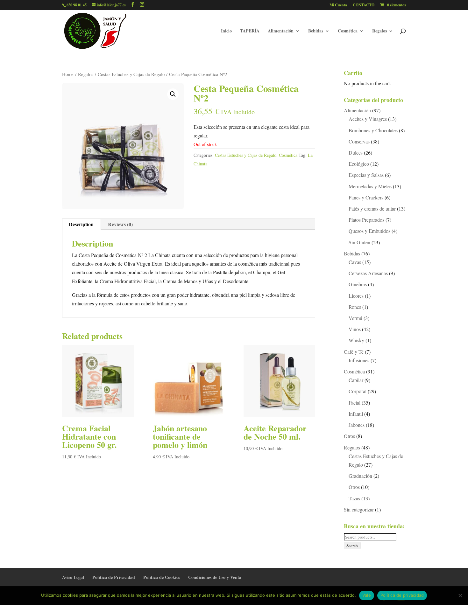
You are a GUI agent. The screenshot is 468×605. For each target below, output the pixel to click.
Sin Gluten (359, 242)
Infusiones (359, 360)
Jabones (357, 424)
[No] (460, 595)
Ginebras (358, 284)
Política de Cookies (161, 577)
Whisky (356, 340)
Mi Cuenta (338, 5)
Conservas (359, 141)
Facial (354, 402)
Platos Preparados (366, 219)
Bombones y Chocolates (373, 130)
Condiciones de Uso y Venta (214, 577)
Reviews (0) (120, 224)
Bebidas (315, 31)
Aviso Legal (73, 577)
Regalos (379, 31)
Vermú (355, 318)
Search (352, 545)
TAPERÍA (249, 31)
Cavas (355, 262)
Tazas (354, 498)
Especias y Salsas (366, 174)
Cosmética (348, 31)
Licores (356, 295)
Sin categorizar (359, 509)
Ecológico (359, 163)
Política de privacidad (402, 595)
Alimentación (281, 31)
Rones (355, 306)
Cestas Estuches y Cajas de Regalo (131, 74)
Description (81, 224)
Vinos (355, 329)
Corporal (357, 391)
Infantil (356, 413)
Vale (366, 595)
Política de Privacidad (113, 577)
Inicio (226, 31)
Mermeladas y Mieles (370, 186)
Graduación (360, 475)
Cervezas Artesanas (368, 273)
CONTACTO (363, 5)
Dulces (356, 152)
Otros (349, 436)
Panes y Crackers (366, 197)
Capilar (356, 380)
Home (68, 74)
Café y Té (354, 351)
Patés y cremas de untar (372, 208)
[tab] (81, 224)
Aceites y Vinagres (368, 118)
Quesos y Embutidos (369, 230)
